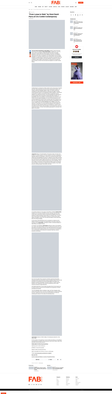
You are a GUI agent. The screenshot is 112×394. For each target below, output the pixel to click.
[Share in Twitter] (30, 53)
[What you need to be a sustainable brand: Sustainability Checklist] (49, 368)
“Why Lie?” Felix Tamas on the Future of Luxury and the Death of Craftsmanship (78, 22)
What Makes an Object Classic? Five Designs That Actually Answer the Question (78, 34)
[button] (29, 3)
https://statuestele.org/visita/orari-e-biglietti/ (43, 353)
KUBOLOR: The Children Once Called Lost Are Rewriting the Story (78, 28)
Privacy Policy (40, 389)
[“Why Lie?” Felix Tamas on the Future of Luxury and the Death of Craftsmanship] (71, 21)
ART (29, 12)
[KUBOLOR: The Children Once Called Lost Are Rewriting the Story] (71, 27)
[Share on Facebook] (30, 51)
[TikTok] (80, 15)
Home (29, 9)
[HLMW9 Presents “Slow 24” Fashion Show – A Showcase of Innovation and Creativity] (31, 368)
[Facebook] (75, 15)
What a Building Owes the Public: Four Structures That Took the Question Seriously (78, 40)
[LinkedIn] (71, 15)
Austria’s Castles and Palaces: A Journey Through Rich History (43, 356)
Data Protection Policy (48, 389)
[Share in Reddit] (30, 55)
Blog (31, 9)
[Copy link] (30, 56)
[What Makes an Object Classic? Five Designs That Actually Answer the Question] (71, 33)
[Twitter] (73, 15)
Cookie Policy (43, 389)
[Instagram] (82, 15)
